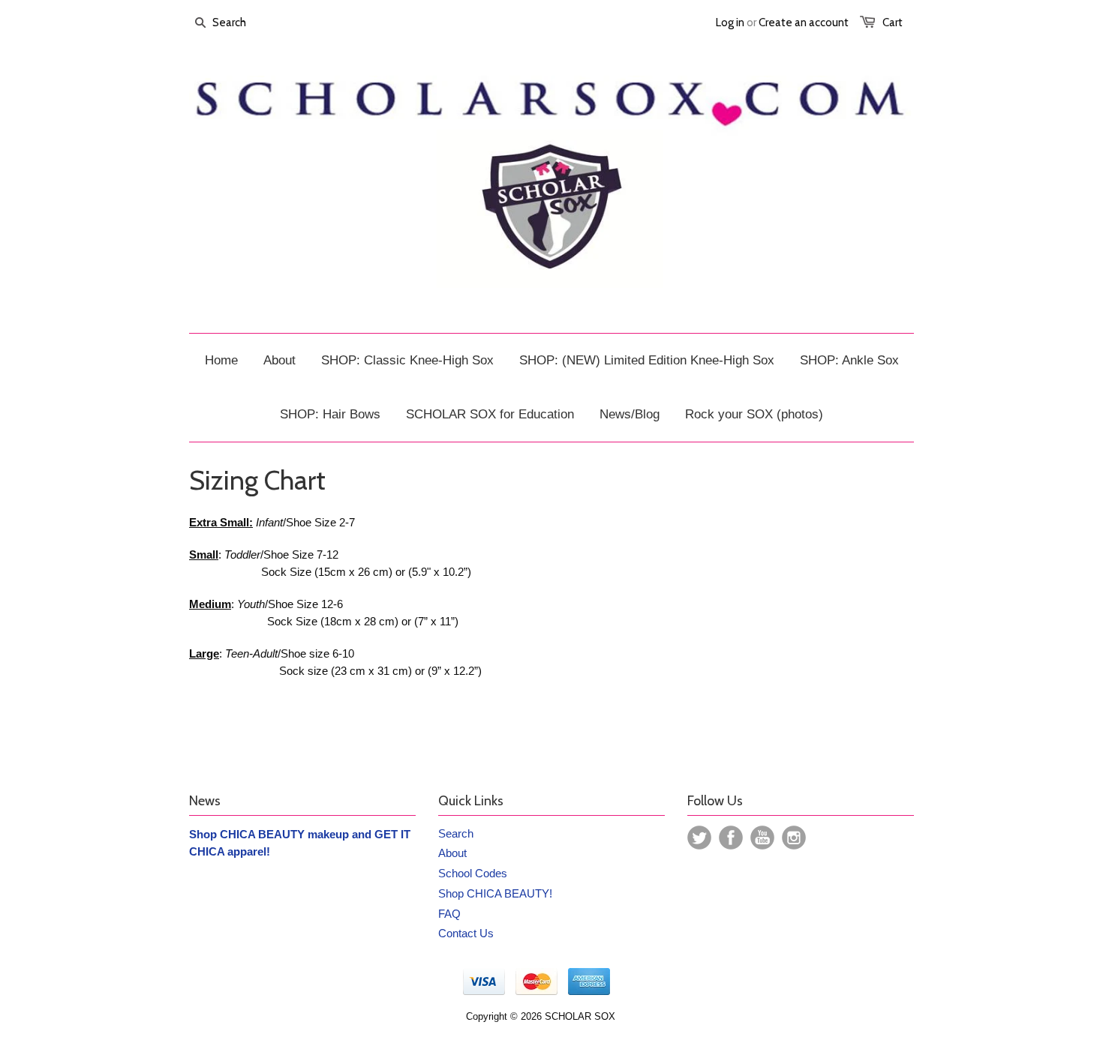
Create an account (804, 22)
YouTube (762, 838)
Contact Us (466, 933)
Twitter (699, 838)
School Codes (472, 873)
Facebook (731, 838)
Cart (892, 22)
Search (455, 833)
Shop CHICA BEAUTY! (495, 893)
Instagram (794, 838)
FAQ (449, 913)
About (452, 853)
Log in (730, 22)
